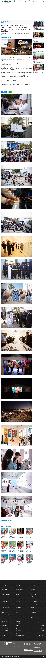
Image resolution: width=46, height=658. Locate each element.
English (18, 621)
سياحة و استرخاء (42, 627)
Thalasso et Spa (4, 591)
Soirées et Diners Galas (34, 614)
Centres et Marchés (5, 609)
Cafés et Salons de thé (34, 592)
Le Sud (17, 612)
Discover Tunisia (18, 630)
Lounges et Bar (33, 596)
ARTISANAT (4, 601)
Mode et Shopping (4, 612)
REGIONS (18, 601)
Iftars (32, 617)
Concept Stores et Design (5, 607)
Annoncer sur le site (16, 646)
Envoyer (31, 649)
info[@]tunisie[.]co (38, 649)
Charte (14, 643)
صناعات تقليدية (42, 630)
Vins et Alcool (33, 597)
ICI (15, 80)
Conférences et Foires (34, 605)
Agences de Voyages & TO (6, 594)
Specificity (3, 635)
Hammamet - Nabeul (19, 609)
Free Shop (3, 610)
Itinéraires (17, 591)
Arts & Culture (18, 623)
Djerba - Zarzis (18, 607)
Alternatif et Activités (5, 592)
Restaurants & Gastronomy (20, 635)
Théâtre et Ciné (33, 615)
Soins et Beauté (4, 615)
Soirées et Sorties (33, 612)
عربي (43, 621)
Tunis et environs (18, 605)
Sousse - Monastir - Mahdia (20, 610)
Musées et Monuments (19, 589)
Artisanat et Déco (4, 605)
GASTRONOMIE (34, 585)
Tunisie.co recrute (15, 645)
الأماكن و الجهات (41, 633)
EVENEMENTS (34, 601)
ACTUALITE (4, 621)
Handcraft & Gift (18, 625)
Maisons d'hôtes (4, 589)
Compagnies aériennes (5, 596)
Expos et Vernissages (34, 604)
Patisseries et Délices (34, 591)
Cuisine (32, 587)
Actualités (3, 623)
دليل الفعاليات (42, 632)
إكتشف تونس (42, 625)
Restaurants (33, 589)
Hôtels (3, 587)
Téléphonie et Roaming (5, 614)
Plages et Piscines (4, 597)
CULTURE (18, 585)
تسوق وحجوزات (42, 637)
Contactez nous (15, 648)
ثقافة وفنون (42, 628)
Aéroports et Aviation (5, 630)
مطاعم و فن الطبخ (41, 635)
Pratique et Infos (4, 625)
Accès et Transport (5, 628)
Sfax (17, 604)
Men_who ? (18, 592)
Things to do (18, 633)
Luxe (2, 604)
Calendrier (32, 607)
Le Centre (17, 615)
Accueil (2, 21)
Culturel (17, 587)
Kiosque (17, 594)
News (17, 628)
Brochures (32, 609)
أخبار (43, 623)
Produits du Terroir (33, 594)
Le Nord (17, 614)
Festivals (32, 610)
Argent (3, 633)
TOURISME (4, 585)
